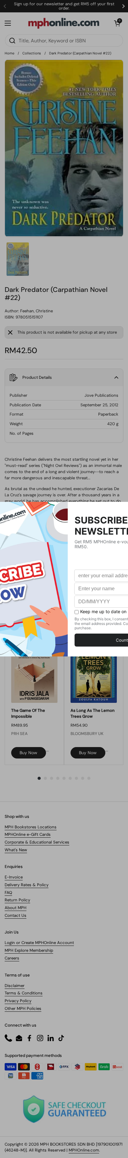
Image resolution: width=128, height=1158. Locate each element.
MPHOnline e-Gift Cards (28, 834)
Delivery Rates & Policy (26, 884)
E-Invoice (14, 877)
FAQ (8, 892)
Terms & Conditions (24, 993)
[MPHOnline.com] (63, 23)
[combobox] (64, 40)
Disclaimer (15, 985)
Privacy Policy (18, 1000)
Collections (31, 53)
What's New (16, 849)
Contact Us (15, 915)
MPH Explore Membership (29, 950)
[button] (117, 23)
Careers (12, 958)
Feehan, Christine (36, 311)
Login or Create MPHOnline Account (39, 942)
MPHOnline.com (84, 1150)
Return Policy (17, 900)
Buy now (28, 752)
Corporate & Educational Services (37, 842)
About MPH (15, 907)
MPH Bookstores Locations (31, 827)
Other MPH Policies (23, 1008)
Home (9, 53)
